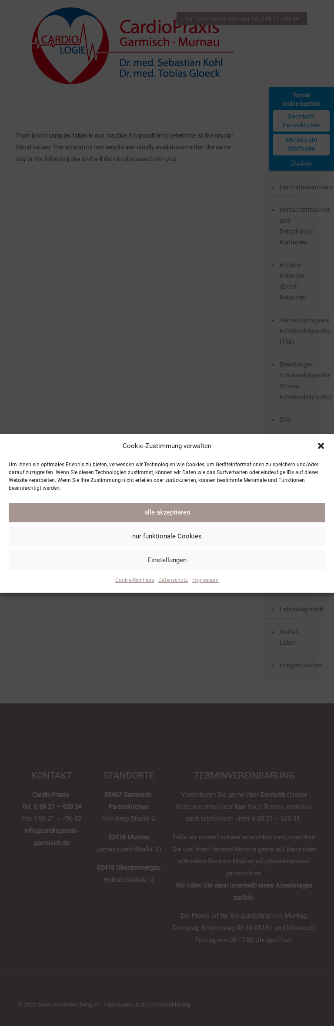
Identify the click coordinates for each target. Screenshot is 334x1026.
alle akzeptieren (167, 512)
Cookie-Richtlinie (134, 580)
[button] (321, 446)
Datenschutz (173, 580)
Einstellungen (167, 560)
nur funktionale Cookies (167, 536)
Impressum (205, 580)
